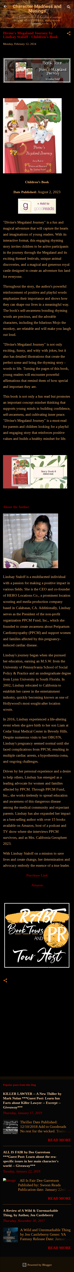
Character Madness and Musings (37, 9)
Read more (59, 1140)
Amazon (37, 885)
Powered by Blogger (39, 1264)
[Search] (68, 7)
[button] (68, 34)
